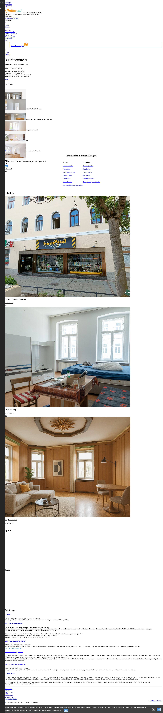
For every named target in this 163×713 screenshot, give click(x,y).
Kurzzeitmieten (67, 182)
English (7, 25)
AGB (6, 694)
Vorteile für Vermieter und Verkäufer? (13, 641)
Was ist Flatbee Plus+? (8, 673)
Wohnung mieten (68, 166)
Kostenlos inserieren (11, 33)
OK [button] (66, 710)
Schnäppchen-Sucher (11, 699)
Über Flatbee (8, 38)
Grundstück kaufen (88, 178)
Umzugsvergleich (10, 37)
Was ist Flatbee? (6, 614)
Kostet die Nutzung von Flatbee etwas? (13, 664)
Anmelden (8, 2)
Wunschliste (8, 4)
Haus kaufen (86, 169)
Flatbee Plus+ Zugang (17, 46)
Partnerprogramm (10, 697)
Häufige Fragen (9, 692)
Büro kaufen (86, 175)
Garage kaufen (87, 172)
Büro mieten (66, 178)
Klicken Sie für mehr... (10, 151)
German (7, 27)
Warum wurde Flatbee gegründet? (12, 652)
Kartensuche (8, 35)
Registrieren (8, 6)
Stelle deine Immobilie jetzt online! (11, 648)
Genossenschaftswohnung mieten (73, 185)
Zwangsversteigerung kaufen (91, 182)
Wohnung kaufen (88, 166)
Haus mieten (66, 169)
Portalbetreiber (9, 695)
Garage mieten (67, 175)
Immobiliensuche (10, 32)
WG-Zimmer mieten (69, 172)
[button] (153, 709)
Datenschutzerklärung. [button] (54, 710)
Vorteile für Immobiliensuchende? (11, 623)
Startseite (7, 30)
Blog (6, 40)
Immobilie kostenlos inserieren (10, 18)
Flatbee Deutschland (156, 701)
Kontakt (7, 690)
